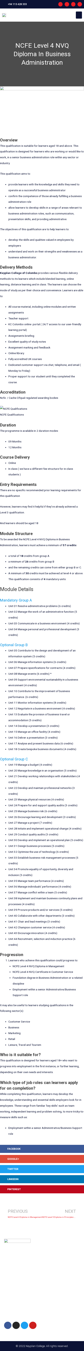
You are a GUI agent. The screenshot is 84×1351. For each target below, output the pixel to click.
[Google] (79, 4)
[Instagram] (67, 4)
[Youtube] (73, 4)
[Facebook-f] (60, 4)
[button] (79, 15)
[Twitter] (24, 1325)
